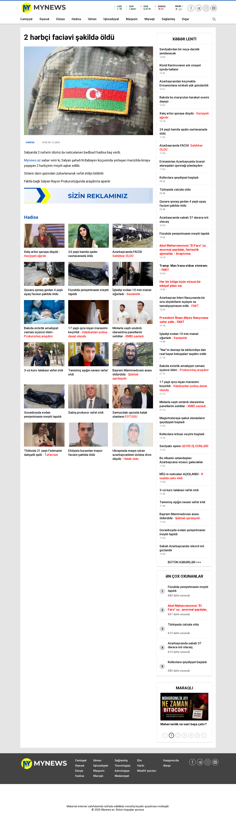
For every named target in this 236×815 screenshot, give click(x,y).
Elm (139, 760)
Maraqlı (150, 19)
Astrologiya (122, 770)
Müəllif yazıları (146, 770)
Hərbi (140, 765)
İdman (92, 19)
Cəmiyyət (26, 19)
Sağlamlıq (168, 19)
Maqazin (132, 19)
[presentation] (165, 735)
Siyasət (44, 19)
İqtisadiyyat (111, 19)
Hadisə (76, 19)
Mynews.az (32, 160)
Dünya (60, 19)
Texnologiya (122, 765)
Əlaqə (167, 765)
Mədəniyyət (122, 776)
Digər (185, 19)
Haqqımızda (171, 760)
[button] (171, 735)
